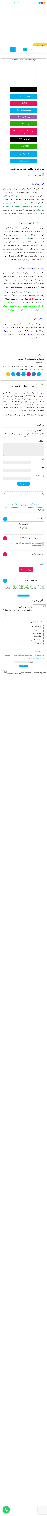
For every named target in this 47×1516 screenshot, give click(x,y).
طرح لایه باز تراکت (25, 369)
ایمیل (41, 467)
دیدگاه (41, 441)
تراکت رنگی (27, 359)
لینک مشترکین (24, 161)
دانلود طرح (23, 366)
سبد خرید (38, 630)
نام (42, 459)
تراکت (34, 359)
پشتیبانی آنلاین (34, 504)
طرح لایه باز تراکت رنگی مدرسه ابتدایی (27, 169)
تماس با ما (34, 299)
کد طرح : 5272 (24, 139)
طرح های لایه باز (35, 626)
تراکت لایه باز (33, 366)
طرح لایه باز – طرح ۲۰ (10, 3)
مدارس (20, 359)
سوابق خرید (37, 633)
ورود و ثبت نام (26, 569)
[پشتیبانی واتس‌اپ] (6, 1509)
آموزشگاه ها (40, 359)
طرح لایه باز (36, 369)
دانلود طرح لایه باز (13, 366)
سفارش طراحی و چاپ (12, 504)
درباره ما (38, 643)
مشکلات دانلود (36, 640)
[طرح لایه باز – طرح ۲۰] (23, 25)
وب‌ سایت (40, 475)
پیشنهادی (41, 366)
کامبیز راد (16, 386)
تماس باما (37, 636)
